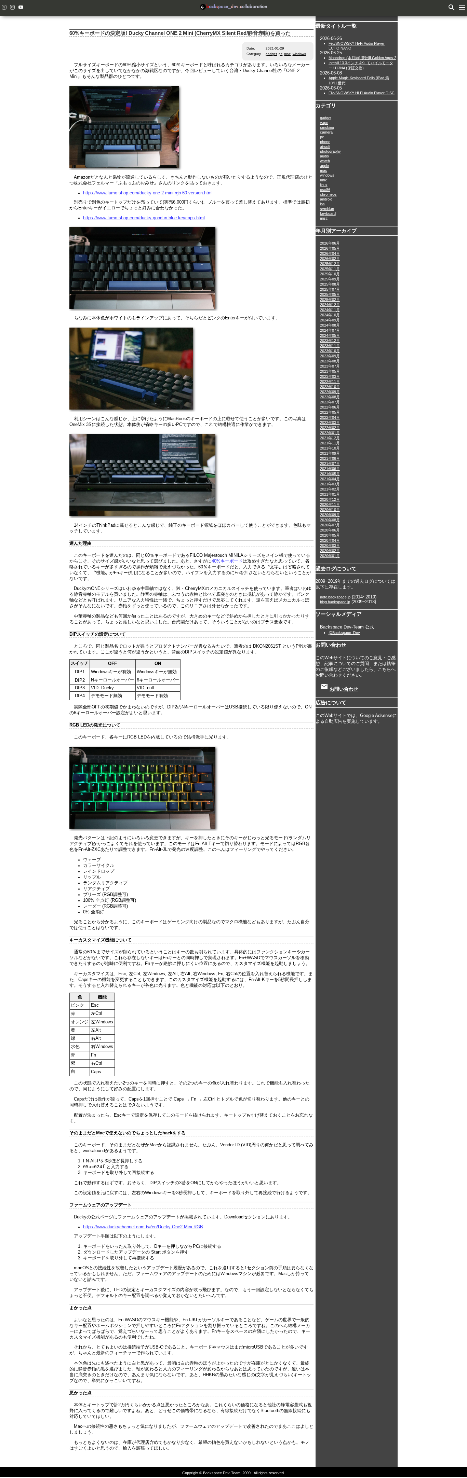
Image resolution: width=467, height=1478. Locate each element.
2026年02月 (330, 259)
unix (323, 180)
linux (324, 185)
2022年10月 (330, 387)
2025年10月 (330, 274)
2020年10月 (330, 510)
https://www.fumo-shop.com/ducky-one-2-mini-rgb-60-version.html (148, 193)
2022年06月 (330, 407)
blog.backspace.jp (335, 602)
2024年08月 (330, 325)
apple (324, 166)
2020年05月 (330, 535)
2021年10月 (330, 448)
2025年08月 (330, 284)
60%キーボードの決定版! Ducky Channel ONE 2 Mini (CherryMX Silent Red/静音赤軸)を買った (180, 33)
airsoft (325, 146)
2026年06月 (330, 243)
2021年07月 (330, 463)
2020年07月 (330, 525)
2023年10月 (330, 351)
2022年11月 (330, 381)
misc (324, 218)
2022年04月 (330, 417)
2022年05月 (330, 412)
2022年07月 (330, 402)
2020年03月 (330, 545)
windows (299, 54)
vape (324, 123)
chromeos (328, 194)
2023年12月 (330, 341)
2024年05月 (330, 335)
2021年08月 (330, 458)
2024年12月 (330, 305)
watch (325, 161)
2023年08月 (330, 361)
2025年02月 (330, 300)
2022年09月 (330, 392)
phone (325, 142)
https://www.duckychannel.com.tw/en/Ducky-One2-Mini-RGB (143, 1227)
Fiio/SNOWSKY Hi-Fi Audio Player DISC (362, 93)
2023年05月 (330, 371)
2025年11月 (330, 269)
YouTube (21, 7)
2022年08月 (330, 397)
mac (287, 54)
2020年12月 (330, 499)
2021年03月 (330, 484)
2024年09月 (330, 320)
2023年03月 (330, 376)
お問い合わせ (344, 689)
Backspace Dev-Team (233, 8)
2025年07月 (330, 289)
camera (326, 132)
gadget (271, 54)
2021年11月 (330, 443)
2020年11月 (330, 504)
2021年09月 (330, 453)
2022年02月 (330, 428)
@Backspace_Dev (344, 633)
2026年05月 (330, 248)
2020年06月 (330, 530)
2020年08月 (330, 520)
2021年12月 (330, 438)
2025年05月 (330, 294)
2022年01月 (330, 433)
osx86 (325, 190)
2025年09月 (330, 279)
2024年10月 (330, 315)
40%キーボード (227, 561)
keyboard (328, 213)
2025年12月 (330, 264)
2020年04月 (330, 540)
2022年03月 (330, 422)
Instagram (12, 7)
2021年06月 (330, 469)
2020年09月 (330, 515)
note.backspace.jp (335, 597)
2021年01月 (330, 494)
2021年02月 (330, 489)
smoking (327, 127)
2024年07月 (330, 330)
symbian (327, 209)
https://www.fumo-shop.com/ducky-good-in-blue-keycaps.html (144, 218)
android (326, 199)
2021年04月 (330, 479)
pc (280, 54)
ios (322, 204)
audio (324, 156)
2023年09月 (330, 356)
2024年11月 (330, 310)
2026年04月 (330, 253)
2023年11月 (330, 346)
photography (330, 151)
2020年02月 (330, 551)
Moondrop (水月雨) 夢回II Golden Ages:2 (362, 58)
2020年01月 (330, 556)
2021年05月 (330, 474)
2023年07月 (330, 366)
